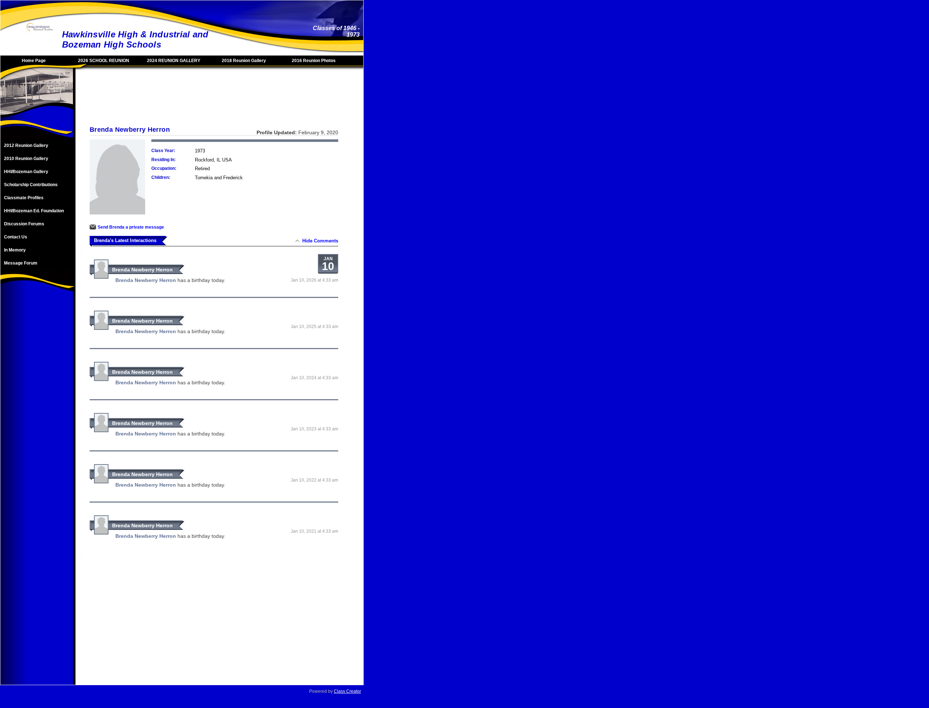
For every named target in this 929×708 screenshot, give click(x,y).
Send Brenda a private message (131, 227)
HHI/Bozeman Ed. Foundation (34, 210)
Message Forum (20, 263)
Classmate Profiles (24, 197)
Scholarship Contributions (31, 184)
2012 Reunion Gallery (26, 145)
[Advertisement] (37, 412)
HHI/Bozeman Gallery (26, 171)
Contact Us (15, 237)
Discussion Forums (24, 223)
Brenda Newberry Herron (142, 270)
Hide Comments (320, 240)
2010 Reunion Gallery (26, 158)
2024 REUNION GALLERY (173, 60)
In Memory (15, 250)
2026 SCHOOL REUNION (103, 60)
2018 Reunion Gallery (244, 60)
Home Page (34, 60)
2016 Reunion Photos (314, 60)
